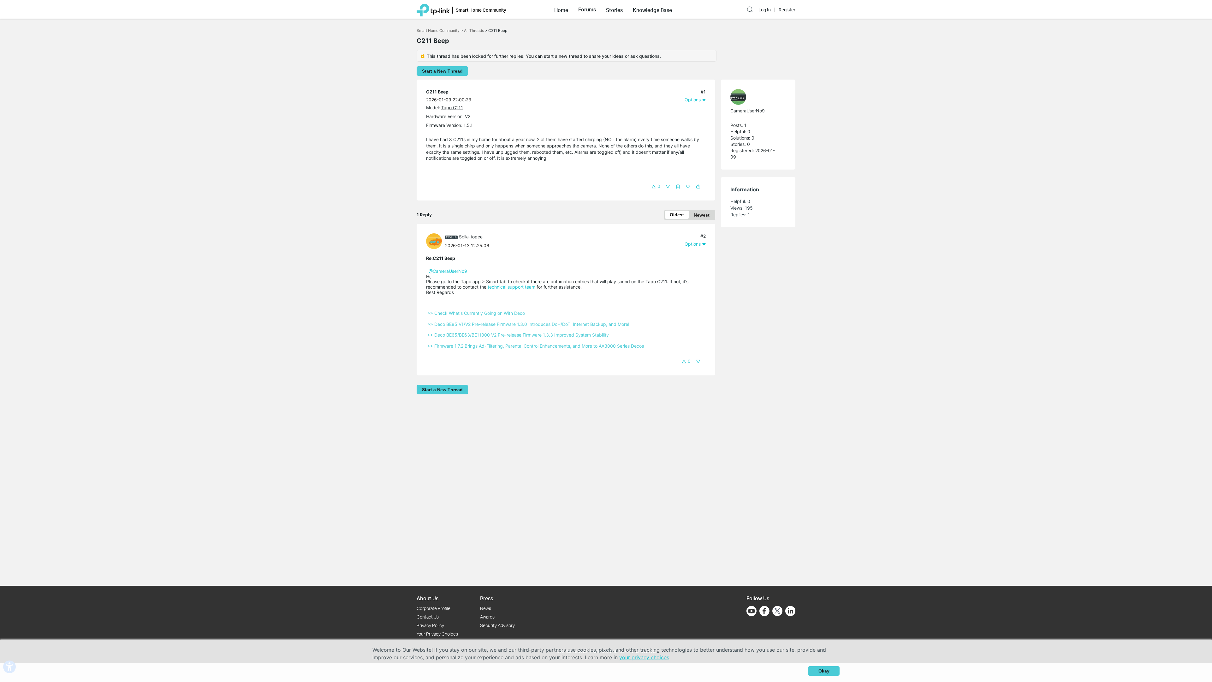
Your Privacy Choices (437, 634)
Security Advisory (497, 625)
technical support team (511, 287)
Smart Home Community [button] (481, 10)
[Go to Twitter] (777, 611)
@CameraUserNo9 (448, 271)
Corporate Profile (433, 608)
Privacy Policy (430, 625)
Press (486, 598)
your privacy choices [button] (644, 657)
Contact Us (428, 616)
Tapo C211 (452, 107)
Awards (487, 616)
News (485, 608)
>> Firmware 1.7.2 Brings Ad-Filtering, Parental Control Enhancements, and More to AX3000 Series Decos (535, 346)
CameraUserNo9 (747, 110)
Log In (764, 10)
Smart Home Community (438, 30)
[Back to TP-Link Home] (433, 9)
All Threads (474, 30)
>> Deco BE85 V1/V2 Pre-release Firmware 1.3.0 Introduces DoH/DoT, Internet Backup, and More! (528, 324)
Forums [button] (587, 9)
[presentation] (434, 241)
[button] (561, 9)
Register (787, 10)
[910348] (435, 240)
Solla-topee (471, 236)
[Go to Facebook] (764, 611)
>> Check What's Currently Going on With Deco (476, 313)
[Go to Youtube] (751, 611)
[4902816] (755, 97)
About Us (427, 598)
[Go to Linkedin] (790, 611)
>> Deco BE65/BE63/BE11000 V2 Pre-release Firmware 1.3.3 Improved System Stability (518, 335)
